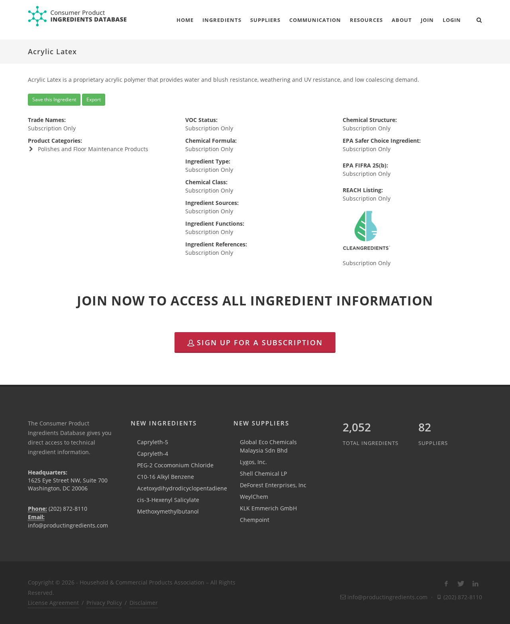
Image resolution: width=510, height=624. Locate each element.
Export (93, 99)
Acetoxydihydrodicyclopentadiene (182, 488)
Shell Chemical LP (263, 473)
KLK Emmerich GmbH (268, 508)
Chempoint (254, 520)
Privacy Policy (104, 602)
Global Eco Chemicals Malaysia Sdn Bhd (268, 446)
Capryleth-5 (152, 442)
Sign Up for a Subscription (260, 342)
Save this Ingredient (54, 99)
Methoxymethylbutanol (168, 511)
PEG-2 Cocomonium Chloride (175, 465)
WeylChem (254, 496)
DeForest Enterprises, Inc (273, 485)
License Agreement (53, 602)
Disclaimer (143, 602)
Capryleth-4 (152, 453)
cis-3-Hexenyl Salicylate (168, 500)
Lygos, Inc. (253, 462)
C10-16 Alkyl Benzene (165, 476)
